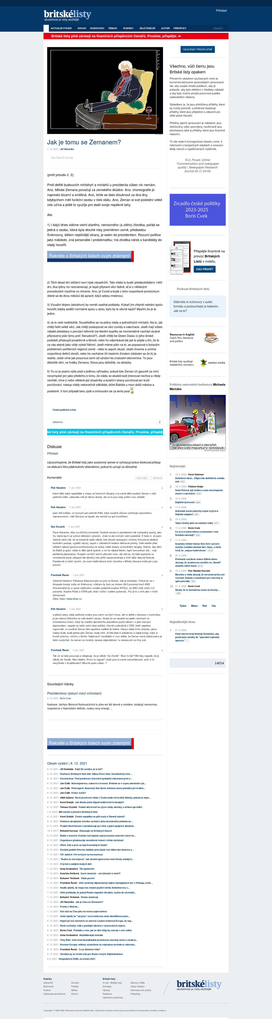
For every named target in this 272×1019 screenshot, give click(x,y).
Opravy (106, 990)
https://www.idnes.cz (71, 598)
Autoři (165, 28)
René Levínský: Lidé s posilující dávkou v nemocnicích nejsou (92, 925)
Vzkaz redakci (137, 986)
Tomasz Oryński (68, 807)
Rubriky (128, 28)
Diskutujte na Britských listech (95, 830)
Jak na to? (180, 311)
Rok (204, 605)
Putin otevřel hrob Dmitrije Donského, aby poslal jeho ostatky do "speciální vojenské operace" (197, 637)
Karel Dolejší (67, 802)
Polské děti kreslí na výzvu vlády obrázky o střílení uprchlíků (110, 807)
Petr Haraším (58, 487)
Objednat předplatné (197, 49)
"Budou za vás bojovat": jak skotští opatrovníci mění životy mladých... (96, 859)
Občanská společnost (54, 993)
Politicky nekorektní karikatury (197, 386)
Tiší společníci (86, 868)
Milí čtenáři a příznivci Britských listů (78, 811)
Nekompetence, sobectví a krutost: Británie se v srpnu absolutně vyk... (108, 783)
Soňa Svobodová (69, 868)
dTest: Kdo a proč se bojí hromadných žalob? (83, 845)
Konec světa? (78, 792)
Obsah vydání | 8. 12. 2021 (67, 763)
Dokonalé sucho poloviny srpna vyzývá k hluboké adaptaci (196, 512)
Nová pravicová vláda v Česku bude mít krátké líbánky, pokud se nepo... (112, 797)
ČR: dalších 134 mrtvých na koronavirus (81, 854)
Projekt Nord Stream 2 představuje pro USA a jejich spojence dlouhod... (97, 826)
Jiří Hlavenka (67, 149)
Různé (74, 993)
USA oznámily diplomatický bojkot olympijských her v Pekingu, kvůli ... (116, 882)
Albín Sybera (67, 797)
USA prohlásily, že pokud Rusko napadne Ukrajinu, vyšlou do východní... (98, 892)
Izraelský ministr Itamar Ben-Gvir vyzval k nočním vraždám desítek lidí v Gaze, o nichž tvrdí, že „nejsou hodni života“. (198, 547)
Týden (183, 605)
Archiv (82, 28)
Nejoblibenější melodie (91, 935)
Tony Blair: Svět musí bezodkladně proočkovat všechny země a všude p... (98, 940)
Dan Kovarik (58, 526)
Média (74, 990)
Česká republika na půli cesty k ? (100, 816)
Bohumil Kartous (69, 830)
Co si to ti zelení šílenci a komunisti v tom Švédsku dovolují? (196, 533)
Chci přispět (204, 269)
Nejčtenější (177, 466)
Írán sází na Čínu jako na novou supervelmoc (83, 911)
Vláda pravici (88, 878)
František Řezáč (68, 882)
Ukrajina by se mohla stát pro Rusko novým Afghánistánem (91, 954)
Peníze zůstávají (89, 897)
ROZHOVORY (97, 28)
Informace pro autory (140, 990)
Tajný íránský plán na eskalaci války (197, 523)
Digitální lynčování (187, 502)
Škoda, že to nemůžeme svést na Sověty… (197, 591)
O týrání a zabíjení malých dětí (76, 864)
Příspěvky (180, 28)
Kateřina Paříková (69, 873)
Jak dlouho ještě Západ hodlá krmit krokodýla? (99, 802)
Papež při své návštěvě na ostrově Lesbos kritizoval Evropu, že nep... (96, 920)
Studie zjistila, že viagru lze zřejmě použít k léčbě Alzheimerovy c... (95, 887)
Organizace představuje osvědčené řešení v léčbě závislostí (91, 840)
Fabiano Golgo (195, 486)
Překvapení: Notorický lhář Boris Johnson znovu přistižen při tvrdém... (108, 788)
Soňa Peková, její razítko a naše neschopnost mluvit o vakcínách (199, 491)
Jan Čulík (65, 783)
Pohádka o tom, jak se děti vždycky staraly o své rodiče (102, 930)
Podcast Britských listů (193, 289)
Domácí (75, 982)
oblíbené (157, 478)
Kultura (47, 990)
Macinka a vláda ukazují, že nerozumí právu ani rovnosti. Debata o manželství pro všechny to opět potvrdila (199, 578)
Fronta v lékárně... (69, 906)
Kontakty (107, 986)
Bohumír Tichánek (69, 878)
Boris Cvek (65, 698)
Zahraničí (48, 982)
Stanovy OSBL (137, 982)
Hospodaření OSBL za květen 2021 (77, 958)
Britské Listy (199, 985)
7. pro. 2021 (75, 487)
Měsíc (194, 605)
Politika (75, 986)
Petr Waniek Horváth (199, 570)
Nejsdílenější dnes (182, 622)
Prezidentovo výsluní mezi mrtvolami (74, 693)
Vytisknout (57, 421)
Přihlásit (221, 10)
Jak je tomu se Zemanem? (89, 902)
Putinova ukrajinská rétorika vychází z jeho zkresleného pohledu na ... (96, 821)
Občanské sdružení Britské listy (79, 1010)
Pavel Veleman (196, 474)
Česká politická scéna (64, 409)
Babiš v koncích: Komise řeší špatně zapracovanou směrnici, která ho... (98, 835)
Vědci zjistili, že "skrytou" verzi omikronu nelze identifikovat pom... (95, 916)
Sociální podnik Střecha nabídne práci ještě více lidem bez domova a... (97, 849)
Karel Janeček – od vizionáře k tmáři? (100, 873)
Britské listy (69, 16)
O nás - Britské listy (112, 982)
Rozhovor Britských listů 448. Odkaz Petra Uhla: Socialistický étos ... (96, 774)
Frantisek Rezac (60, 575)
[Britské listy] (90, 257)
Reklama (107, 993)
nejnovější (142, 478)
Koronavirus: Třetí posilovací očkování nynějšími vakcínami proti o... (96, 778)
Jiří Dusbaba (66, 769)
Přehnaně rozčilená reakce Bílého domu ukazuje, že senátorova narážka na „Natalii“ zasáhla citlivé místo (198, 562)
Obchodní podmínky (113, 997)
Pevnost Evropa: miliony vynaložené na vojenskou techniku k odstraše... (98, 944)
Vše (213, 605)
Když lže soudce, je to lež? (89, 769)
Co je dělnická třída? (89, 949)
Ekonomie (48, 986)
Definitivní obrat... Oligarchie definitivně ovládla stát (199, 479)
